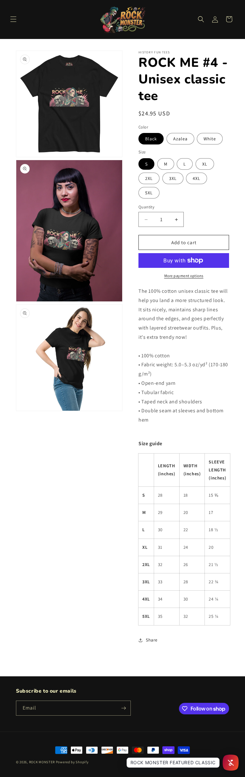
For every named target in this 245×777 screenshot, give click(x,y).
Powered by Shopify (72, 762)
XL (204, 164)
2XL (149, 178)
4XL (196, 178)
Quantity (146, 207)
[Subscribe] (123, 708)
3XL (173, 178)
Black (151, 139)
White (210, 139)
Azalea (180, 139)
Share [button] (152, 640)
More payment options (184, 275)
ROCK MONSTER (42, 762)
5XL (149, 193)
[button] (13, 19)
